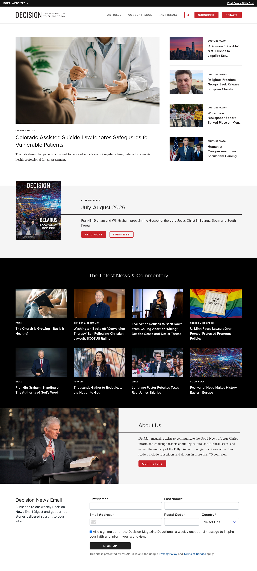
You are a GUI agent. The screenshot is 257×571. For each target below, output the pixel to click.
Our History (152, 464)
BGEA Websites (14, 3)
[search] (187, 15)
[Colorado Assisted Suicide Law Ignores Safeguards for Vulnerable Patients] (88, 80)
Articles (114, 15)
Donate (232, 15)
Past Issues (168, 15)
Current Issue (140, 15)
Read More (94, 234)
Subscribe (206, 15)
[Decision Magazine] (40, 15)
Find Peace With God (240, 3)
